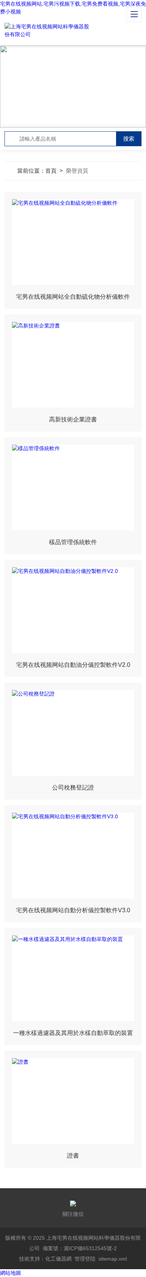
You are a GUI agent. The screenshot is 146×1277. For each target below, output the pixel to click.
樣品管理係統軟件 (73, 542)
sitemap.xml (112, 1259)
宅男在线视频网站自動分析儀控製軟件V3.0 (73, 910)
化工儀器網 (58, 1259)
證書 (73, 1155)
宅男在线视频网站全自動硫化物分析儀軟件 (73, 297)
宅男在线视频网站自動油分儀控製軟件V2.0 (73, 665)
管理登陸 (84, 1259)
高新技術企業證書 (73, 419)
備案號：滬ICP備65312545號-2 (80, 1248)
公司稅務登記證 (73, 787)
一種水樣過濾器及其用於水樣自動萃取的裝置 (73, 1033)
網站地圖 (10, 1273)
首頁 (51, 170)
